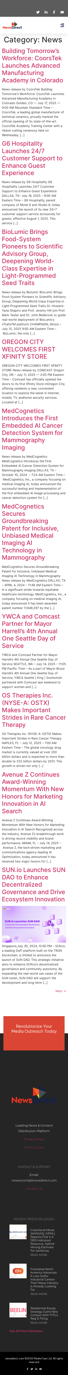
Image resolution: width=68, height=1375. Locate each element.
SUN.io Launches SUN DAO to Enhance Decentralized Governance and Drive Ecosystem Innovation (34, 884)
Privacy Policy (34, 1139)
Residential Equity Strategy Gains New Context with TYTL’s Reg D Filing (44, 1313)
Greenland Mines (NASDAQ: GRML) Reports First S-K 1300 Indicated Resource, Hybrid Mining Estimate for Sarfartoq (42, 1240)
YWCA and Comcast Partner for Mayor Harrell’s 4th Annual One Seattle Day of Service (31, 631)
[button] (62, 25)
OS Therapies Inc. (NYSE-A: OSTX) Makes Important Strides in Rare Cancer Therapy (34, 710)
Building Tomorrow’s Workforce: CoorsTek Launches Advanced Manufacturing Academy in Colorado (32, 65)
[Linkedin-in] (36, 1369)
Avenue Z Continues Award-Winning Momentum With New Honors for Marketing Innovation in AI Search (33, 793)
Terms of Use (34, 1147)
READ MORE (38, 1255)
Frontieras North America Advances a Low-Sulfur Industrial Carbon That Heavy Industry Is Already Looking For (44, 1279)
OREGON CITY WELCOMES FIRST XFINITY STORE (29, 349)
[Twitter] (32, 1369)
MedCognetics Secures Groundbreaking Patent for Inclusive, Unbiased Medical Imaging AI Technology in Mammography (30, 532)
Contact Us (34, 1188)
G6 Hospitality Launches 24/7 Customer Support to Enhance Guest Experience (32, 158)
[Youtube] (40, 1369)
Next (61, 991)
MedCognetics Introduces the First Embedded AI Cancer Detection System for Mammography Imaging (32, 429)
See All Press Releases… (26, 1331)
